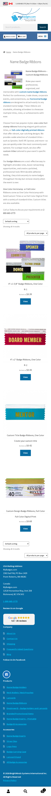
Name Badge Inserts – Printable (21, 718)
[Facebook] (7, 674)
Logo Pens (12, 746)
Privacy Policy (9, 780)
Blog (9, 654)
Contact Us (12, 638)
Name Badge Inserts (16, 736)
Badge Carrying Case (16, 751)
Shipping (11, 643)
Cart (39, 789)
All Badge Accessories (17, 762)
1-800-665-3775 (10, 601)
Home (8, 52)
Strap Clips (12, 741)
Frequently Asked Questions (20, 649)
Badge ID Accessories (17, 724)
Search (25, 791)
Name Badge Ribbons (17, 703)
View (25, 301)
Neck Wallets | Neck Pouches (20, 692)
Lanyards (11, 697)
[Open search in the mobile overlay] (25, 27)
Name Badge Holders (16, 687)
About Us (11, 633)
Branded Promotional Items (20, 713)
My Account (11, 36)
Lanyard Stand (14, 757)
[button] (40, 36)
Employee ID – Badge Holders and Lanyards (27, 708)
